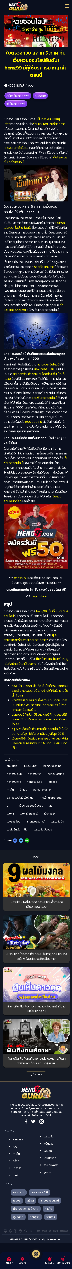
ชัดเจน (23, 790)
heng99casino (52, 766)
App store (40, 596)
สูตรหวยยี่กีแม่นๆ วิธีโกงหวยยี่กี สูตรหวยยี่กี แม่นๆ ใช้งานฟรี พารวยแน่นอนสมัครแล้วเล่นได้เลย (39, 719)
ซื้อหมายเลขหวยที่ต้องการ (49, 123)
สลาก (52, 806)
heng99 (35, 1217)
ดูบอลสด (40, 95)
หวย (31, 85)
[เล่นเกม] (36, 1253)
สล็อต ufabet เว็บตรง (30, 806)
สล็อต (16, 1161)
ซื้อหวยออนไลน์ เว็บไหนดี (20, 798)
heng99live (14, 782)
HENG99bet (30, 766)
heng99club (14, 774)
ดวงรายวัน (21, 577)
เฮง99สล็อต (14, 822)
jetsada (52, 782)
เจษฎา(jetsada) (29, 814)
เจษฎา (10, 814)
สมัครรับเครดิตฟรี (17, 95)
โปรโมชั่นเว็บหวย (43, 829)
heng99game (56, 774)
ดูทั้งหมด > (36, 1074)
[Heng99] (28, 7)
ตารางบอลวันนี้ (39, 1192)
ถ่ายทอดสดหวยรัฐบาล (25, 1209)
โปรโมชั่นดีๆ (57, 822)
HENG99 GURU (14, 85)
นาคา (9, 806)
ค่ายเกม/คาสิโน (52, 1165)
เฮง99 (16, 1201)
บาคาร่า (17, 1168)
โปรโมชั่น (49, 1136)
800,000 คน (33, 421)
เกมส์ (15, 1175)
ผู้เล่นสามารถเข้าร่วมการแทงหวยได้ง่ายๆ (31, 637)
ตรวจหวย (18, 1192)
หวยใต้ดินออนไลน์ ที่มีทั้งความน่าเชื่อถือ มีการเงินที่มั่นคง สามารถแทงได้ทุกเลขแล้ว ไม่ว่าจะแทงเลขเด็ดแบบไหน (40, 705)
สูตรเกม (48, 1172)
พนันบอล (49, 1144)
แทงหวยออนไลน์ (44, 369)
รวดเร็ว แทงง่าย (44, 266)
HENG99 (18, 1139)
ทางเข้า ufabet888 (51, 798)
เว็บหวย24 (49, 814)
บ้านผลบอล (50, 1158)
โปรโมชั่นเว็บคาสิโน (17, 829)
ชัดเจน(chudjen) (43, 790)
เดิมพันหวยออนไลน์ (44, 397)
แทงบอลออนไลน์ (50, 1201)
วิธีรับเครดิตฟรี (15, 103)
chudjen (12, 766)
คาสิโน (10, 790)
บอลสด (48, 1151)
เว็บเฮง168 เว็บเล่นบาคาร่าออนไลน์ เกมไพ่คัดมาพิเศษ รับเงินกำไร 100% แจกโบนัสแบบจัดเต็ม (40, 743)
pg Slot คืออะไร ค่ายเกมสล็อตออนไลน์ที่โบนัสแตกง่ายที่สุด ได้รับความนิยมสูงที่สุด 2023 (40, 731)
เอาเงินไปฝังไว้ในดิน (16, 147)
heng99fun (35, 774)
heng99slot (34, 782)
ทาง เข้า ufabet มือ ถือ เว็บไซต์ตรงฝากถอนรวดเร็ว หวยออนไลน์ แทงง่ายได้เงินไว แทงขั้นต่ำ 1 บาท (40, 690)
